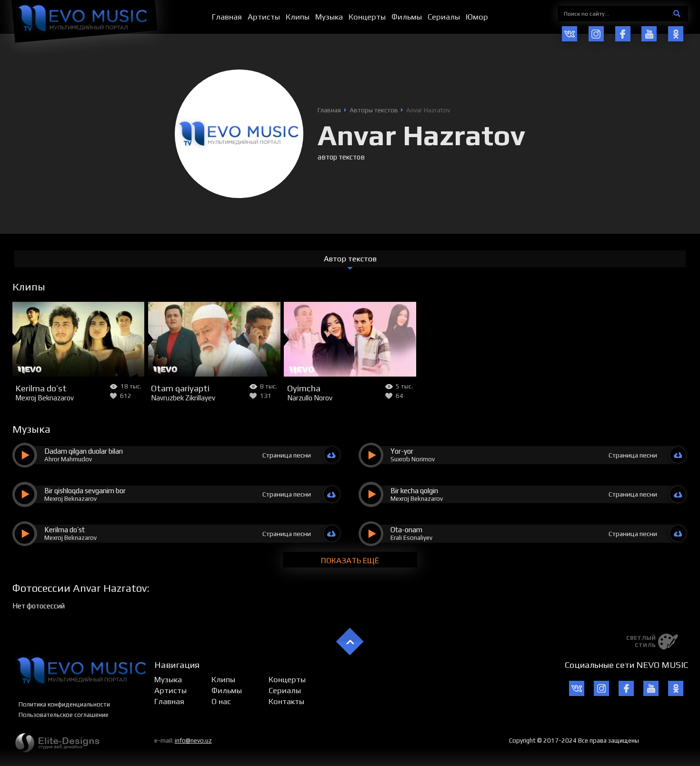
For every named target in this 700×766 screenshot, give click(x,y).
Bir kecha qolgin (414, 491)
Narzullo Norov (309, 398)
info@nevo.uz (193, 740)
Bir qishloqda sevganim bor (85, 491)
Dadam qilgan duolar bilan (83, 451)
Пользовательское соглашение (64, 714)
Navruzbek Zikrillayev (183, 398)
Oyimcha (303, 388)
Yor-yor (401, 451)
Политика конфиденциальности (64, 704)
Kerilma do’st (41, 388)
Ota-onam (406, 530)
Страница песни (286, 455)
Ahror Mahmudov (68, 459)
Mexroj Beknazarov (44, 398)
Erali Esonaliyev (411, 537)
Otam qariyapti (180, 388)
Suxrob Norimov (412, 459)
